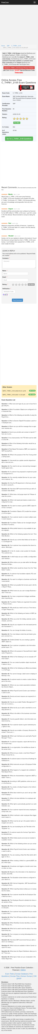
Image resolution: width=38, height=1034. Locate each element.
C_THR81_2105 (16, 46)
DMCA (23, 970)
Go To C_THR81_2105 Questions (19, 138)
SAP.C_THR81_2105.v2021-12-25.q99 (13, 395)
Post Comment (17, 300)
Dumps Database (21, 973)
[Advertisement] (19, 25)
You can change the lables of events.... (17, 630)
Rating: (5, 284)
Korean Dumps (26, 976)
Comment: (6, 258)
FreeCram (5, 2)
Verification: (6, 288)
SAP (8, 46)
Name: (4, 271)
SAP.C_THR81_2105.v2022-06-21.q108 (14, 391)
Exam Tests (9, 973)
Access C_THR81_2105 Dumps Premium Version (19, 68)
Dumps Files (15, 976)
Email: (4, 277)
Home (3, 46)
